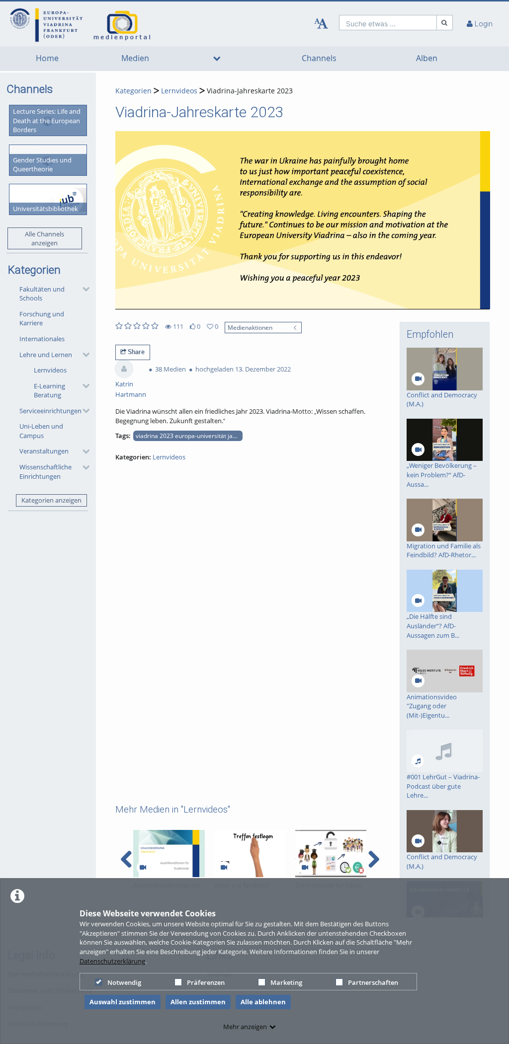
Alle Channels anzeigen (44, 238)
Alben (426, 58)
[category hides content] (83, 289)
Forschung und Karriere (41, 318)
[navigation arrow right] (373, 859)
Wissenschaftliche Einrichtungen (45, 471)
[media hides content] (216, 58)
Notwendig (124, 982)
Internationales (42, 338)
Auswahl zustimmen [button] (122, 1001)
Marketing (286, 982)
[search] (388, 22)
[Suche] (444, 22)
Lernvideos (50, 370)
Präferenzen (206, 982)
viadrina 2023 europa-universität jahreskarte (189, 436)
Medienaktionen (250, 327)
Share (135, 351)
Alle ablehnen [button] (263, 1001)
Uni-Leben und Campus (41, 431)
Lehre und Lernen (45, 354)
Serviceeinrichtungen (50, 410)
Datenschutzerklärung (112, 961)
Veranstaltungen (44, 451)
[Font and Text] (321, 23)
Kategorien (133, 90)
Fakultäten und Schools (42, 294)
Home (47, 58)
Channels (319, 58)
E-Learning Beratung (49, 390)
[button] (52, 293)
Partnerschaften (373, 982)
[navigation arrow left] (126, 859)
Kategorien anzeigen (51, 500)
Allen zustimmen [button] (198, 1001)
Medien (135, 58)
